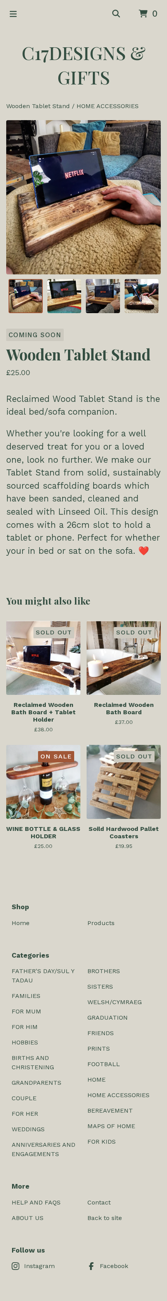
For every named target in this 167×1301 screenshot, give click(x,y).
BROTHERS (103, 971)
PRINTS (98, 1048)
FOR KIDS (101, 1141)
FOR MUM (26, 1011)
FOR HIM (25, 1026)
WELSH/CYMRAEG (114, 1002)
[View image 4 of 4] (142, 296)
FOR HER (25, 1113)
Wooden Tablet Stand (38, 106)
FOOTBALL (103, 1064)
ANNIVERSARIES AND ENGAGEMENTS (43, 1149)
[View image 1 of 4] (26, 296)
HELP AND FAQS (36, 1202)
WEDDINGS (28, 1129)
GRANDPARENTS (36, 1082)
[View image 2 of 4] (64, 296)
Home (21, 923)
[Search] (116, 14)
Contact (99, 1202)
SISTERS (100, 986)
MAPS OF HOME (111, 1126)
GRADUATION (107, 1017)
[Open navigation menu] (13, 14)
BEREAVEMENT (110, 1110)
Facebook (114, 1266)
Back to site (104, 1218)
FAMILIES (26, 995)
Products (101, 923)
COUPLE (24, 1098)
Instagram (39, 1266)
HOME (96, 1079)
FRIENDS (100, 1033)
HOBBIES (25, 1042)
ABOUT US (27, 1218)
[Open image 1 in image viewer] (83, 197)
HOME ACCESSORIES (108, 106)
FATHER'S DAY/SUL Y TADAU (43, 975)
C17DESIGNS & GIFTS (84, 64)
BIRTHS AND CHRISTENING (33, 1062)
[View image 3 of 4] (103, 296)
